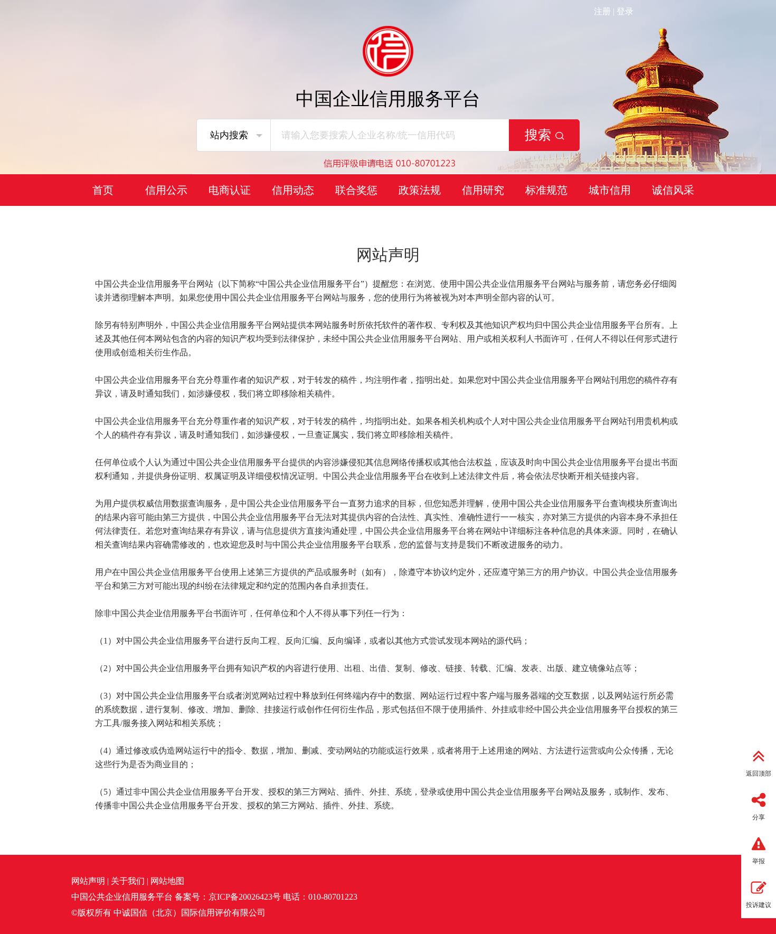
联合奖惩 (356, 190)
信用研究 (483, 190)
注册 (602, 11)
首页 (102, 190)
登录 (625, 11)
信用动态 (293, 190)
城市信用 (610, 190)
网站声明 (88, 880)
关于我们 (128, 880)
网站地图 (167, 880)
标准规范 (546, 190)
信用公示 (166, 190)
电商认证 (230, 190)
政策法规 (420, 190)
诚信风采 (673, 190)
